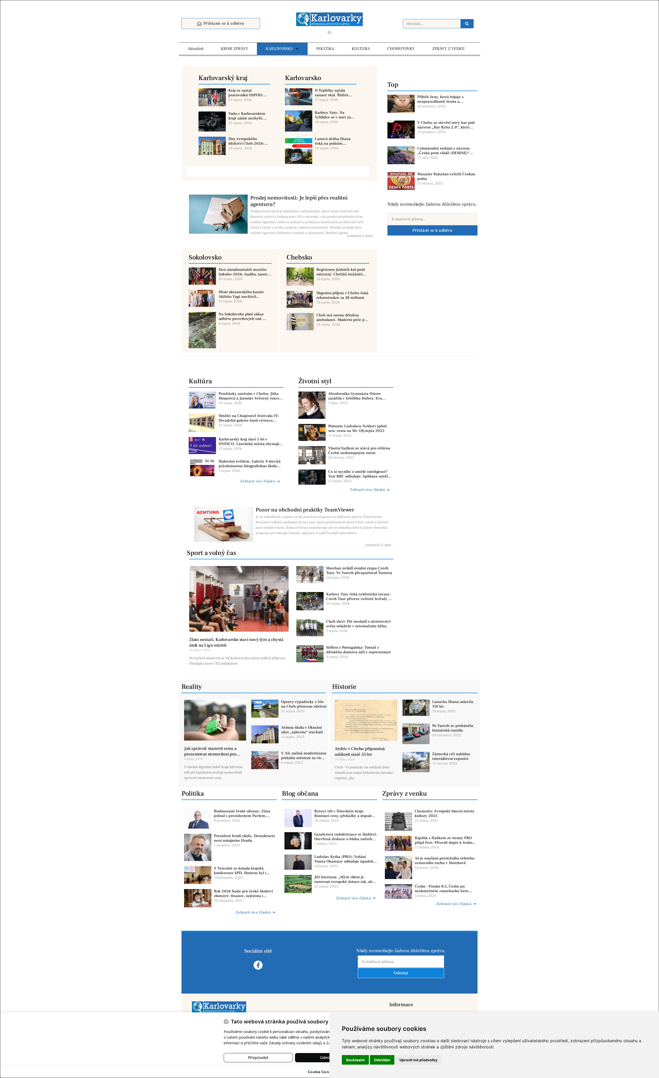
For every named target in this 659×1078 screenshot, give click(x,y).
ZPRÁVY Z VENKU (448, 48)
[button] (235, 481)
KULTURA (361, 48)
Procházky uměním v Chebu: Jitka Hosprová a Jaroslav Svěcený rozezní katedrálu (251, 398)
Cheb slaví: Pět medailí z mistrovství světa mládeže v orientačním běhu (358, 624)
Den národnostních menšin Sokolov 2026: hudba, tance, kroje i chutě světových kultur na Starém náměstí (244, 276)
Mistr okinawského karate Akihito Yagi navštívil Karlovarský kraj (241, 297)
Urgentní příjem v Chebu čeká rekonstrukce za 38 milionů (342, 295)
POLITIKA (325, 48)
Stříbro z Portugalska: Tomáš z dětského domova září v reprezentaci (358, 650)
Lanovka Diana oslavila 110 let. (452, 704)
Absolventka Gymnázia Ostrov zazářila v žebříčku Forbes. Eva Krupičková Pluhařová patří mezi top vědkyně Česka (360, 400)
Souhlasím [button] (355, 1060)
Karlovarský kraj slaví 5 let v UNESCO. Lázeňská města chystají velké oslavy (249, 444)
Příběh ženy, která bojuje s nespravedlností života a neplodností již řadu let (440, 101)
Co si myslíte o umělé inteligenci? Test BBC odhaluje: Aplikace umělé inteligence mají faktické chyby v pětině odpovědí (359, 478)
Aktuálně (196, 48)
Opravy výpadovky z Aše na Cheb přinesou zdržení (303, 704)
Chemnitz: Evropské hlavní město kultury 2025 (444, 813)
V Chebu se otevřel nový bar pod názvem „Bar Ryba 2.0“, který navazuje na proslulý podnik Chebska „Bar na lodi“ (446, 129)
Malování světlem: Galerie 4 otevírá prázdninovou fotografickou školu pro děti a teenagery (250, 466)
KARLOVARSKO (279, 48)
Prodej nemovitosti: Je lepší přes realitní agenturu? (299, 201)
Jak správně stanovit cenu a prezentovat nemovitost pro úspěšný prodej (210, 754)
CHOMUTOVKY (401, 48)
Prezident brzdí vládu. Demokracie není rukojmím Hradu (244, 838)
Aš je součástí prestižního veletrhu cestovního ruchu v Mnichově (444, 860)
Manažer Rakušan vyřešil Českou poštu (446, 176)
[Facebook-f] (258, 965)
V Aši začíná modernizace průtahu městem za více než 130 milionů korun (303, 758)
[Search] (467, 23)
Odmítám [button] (382, 1060)
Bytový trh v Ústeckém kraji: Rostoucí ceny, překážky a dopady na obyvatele (344, 816)
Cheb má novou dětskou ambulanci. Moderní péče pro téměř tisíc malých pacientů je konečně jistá (342, 322)
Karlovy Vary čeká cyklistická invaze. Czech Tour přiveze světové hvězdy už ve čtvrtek (359, 599)
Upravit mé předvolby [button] (418, 1060)
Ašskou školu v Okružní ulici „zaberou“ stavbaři (302, 730)
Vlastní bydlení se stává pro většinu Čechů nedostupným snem (359, 450)
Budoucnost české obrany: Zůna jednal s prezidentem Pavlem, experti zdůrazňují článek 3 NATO (243, 816)
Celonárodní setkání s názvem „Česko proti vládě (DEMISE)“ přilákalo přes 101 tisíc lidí (443, 153)
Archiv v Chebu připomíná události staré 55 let (360, 751)
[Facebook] (329, 32)
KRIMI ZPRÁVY (234, 48)
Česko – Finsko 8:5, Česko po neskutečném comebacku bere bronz (442, 891)
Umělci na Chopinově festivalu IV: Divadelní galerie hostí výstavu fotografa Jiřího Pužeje (249, 420)
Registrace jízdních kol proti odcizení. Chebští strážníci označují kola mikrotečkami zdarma (340, 276)
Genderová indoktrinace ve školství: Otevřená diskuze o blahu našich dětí (345, 839)
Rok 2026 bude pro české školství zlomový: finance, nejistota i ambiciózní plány (243, 896)
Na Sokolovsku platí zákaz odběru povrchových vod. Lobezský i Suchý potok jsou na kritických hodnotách (243, 321)
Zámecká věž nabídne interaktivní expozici (451, 756)
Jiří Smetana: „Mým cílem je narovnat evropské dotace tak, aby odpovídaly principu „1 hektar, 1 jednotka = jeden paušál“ (344, 884)
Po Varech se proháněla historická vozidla (452, 728)
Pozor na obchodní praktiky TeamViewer (305, 509)
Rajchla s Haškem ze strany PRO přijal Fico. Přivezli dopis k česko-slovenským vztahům (444, 843)
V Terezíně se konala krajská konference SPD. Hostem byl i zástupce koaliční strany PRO (240, 873)
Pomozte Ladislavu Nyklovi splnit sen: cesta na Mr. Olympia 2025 (357, 428)
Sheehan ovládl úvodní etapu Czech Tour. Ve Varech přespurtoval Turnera (359, 570)
